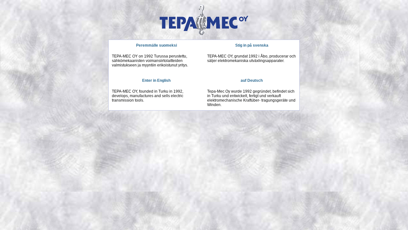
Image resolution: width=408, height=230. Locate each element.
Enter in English (156, 80)
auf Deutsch (252, 80)
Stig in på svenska (251, 45)
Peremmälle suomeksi (156, 45)
